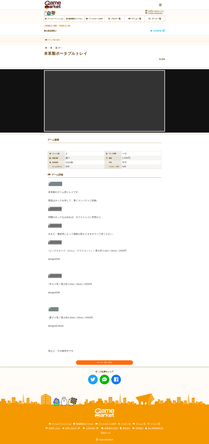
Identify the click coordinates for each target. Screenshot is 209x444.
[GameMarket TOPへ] (104, 413)
